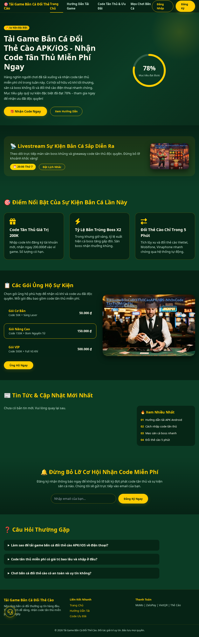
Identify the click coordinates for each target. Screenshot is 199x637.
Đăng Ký (184, 6)
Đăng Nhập (160, 6)
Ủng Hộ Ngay (19, 365)
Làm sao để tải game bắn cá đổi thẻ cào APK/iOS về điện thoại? (59, 545)
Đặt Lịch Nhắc (52, 167)
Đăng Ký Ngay (133, 499)
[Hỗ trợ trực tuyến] (10, 612)
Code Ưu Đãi (78, 616)
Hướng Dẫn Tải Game (78, 6)
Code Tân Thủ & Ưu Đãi (112, 6)
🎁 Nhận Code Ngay (25, 111)
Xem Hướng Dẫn (66, 111)
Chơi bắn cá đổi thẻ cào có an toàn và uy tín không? (51, 573)
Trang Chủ (54, 6)
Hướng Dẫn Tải (80, 611)
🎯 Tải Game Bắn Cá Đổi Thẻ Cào (26, 6)
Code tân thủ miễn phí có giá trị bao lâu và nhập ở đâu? (54, 559)
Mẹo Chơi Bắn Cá (141, 6)
